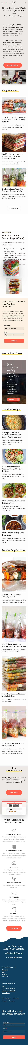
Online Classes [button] (6, 998)
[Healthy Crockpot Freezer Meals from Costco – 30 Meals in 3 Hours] (14, 149)
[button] (4, 3)
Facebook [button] (12, 1001)
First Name (7, 325)
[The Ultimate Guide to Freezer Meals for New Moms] (14, 629)
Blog (3, 972)
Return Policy (6, 993)
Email (6, 332)
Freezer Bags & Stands (8, 991)
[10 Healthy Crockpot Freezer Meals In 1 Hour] (14, 679)
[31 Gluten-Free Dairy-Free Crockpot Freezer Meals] (14, 184)
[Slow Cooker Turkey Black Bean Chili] (14, 529)
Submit (13, 341)
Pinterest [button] (4, 1001)
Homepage (5, 970)
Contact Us (5, 976)
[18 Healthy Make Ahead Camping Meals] (14, 580)
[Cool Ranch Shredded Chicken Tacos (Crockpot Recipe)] (14, 464)
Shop (3, 986)
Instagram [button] (16, 998)
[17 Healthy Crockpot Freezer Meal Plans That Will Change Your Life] (14, 113)
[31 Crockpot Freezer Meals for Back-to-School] (14, 730)
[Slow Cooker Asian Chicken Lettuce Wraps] (14, 497)
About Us (4, 974)
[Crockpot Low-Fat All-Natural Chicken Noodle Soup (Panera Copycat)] (14, 430)
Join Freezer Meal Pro (8, 988)
